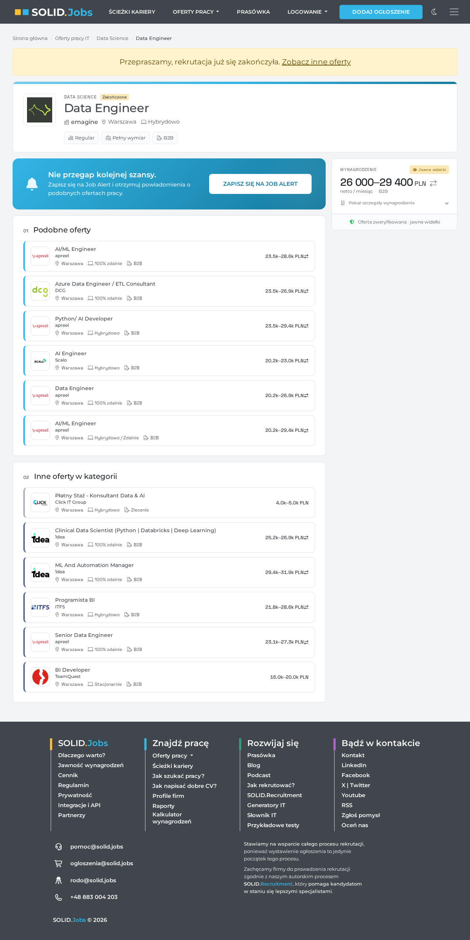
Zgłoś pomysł (361, 815)
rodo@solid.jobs (93, 880)
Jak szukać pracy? (178, 775)
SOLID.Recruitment (274, 795)
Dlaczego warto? (81, 755)
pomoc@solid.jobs (96, 846)
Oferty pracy (194, 12)
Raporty (163, 805)
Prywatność (75, 795)
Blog (253, 765)
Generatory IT (266, 805)
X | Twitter (356, 785)
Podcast (259, 775)
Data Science (112, 38)
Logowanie (305, 12)
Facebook (356, 775)
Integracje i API (79, 805)
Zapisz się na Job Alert (260, 183)
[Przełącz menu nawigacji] (454, 12)
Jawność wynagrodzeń (91, 765)
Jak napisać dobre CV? (184, 785)
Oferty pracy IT (72, 38)
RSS (347, 805)
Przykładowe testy (273, 825)
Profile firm (168, 795)
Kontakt (353, 755)
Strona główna (30, 38)
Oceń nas (355, 825)
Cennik (68, 775)
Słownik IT (261, 815)
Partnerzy (71, 815)
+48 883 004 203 (94, 896)
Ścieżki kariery (132, 12)
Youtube (353, 795)
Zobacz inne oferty (316, 61)
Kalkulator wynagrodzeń (171, 818)
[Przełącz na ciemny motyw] (434, 11)
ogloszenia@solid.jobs (101, 863)
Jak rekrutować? (271, 785)
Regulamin (73, 785)
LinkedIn (354, 765)
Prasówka (253, 12)
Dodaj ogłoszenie (381, 12)
